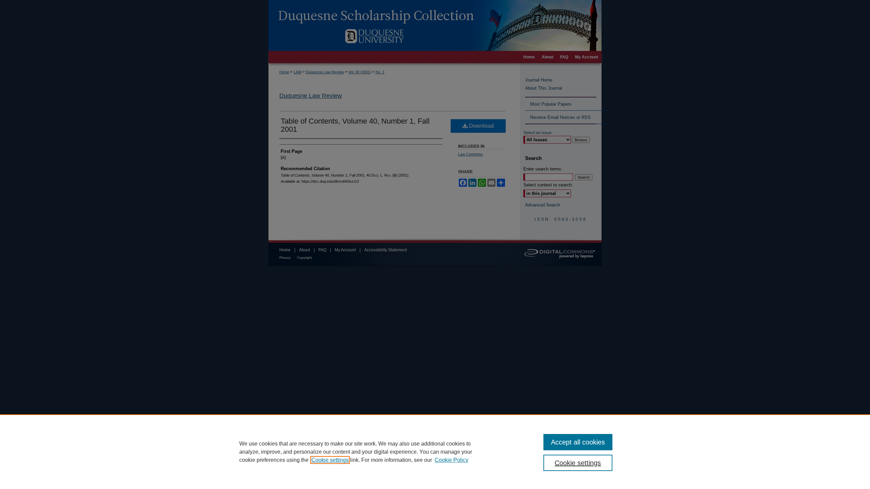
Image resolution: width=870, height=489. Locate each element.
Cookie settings (330, 460)
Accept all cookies (578, 442)
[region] (435, 451)
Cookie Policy (451, 460)
